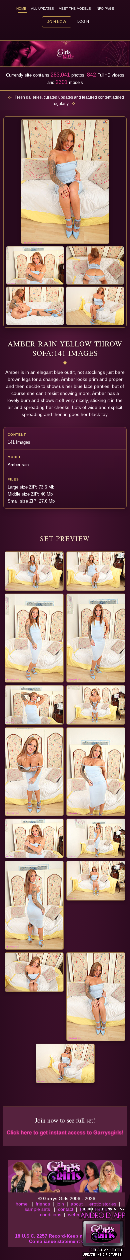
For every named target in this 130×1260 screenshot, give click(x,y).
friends (43, 1203)
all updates (42, 8)
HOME (21, 8)
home (22, 1203)
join (60, 1203)
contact (65, 1209)
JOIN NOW (56, 22)
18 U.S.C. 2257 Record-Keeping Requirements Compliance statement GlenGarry (67, 1238)
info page (105, 8)
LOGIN (83, 21)
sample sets (37, 1209)
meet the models (75, 8)
